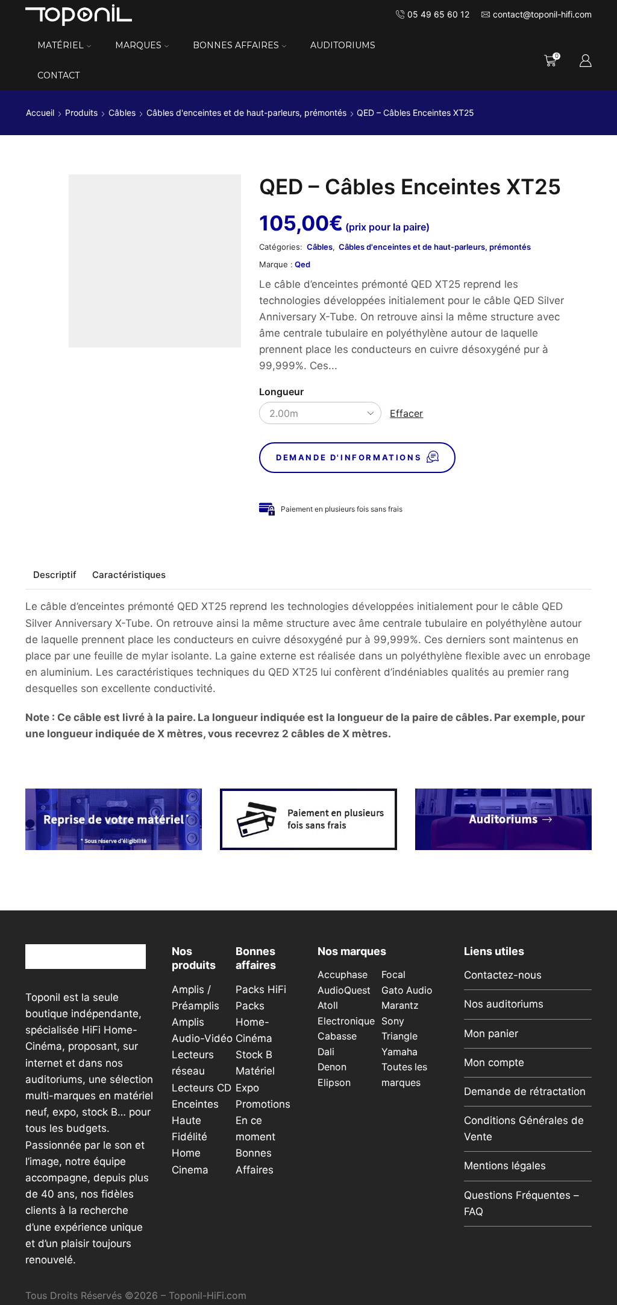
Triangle (399, 1036)
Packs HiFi (261, 989)
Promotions (263, 1104)
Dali (326, 1052)
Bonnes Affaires (236, 45)
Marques (138, 45)
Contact (58, 75)
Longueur (281, 392)
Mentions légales (505, 1166)
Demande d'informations (349, 457)
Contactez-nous (503, 975)
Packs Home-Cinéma (254, 1022)
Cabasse (337, 1036)
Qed (302, 264)
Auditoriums (342, 45)
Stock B (254, 1055)
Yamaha (399, 1052)
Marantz (400, 1005)
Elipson (334, 1082)
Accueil (40, 112)
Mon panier (491, 1033)
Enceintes (195, 1104)
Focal (393, 974)
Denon (332, 1067)
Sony (392, 1021)
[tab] (55, 574)
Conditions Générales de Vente (524, 1128)
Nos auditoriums (503, 1004)
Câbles (122, 112)
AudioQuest (344, 990)
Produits (81, 112)
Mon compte (494, 1062)
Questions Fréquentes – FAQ (521, 1203)
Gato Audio (407, 990)
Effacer (406, 413)
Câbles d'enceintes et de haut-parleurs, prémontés (246, 112)
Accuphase (343, 974)
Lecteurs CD (201, 1088)
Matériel (60, 45)
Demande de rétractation (525, 1091)
